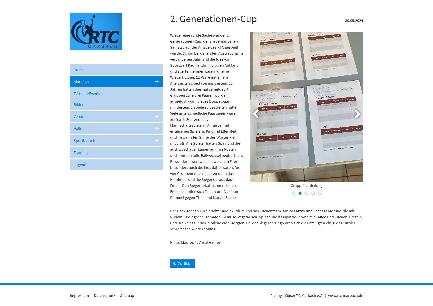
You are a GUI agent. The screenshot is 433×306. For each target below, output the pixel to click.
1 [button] (293, 193)
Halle (78, 128)
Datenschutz (104, 295)
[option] (306, 114)
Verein (79, 116)
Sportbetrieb (84, 140)
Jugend (80, 164)
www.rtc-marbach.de (345, 295)
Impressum (79, 295)
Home (79, 69)
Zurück (184, 263)
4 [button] (313, 193)
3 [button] (306, 193)
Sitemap (127, 295)
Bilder (79, 104)
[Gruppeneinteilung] (306, 107)
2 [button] (300, 193)
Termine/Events (87, 93)
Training (81, 152)
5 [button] (319, 193)
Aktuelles (81, 81)
